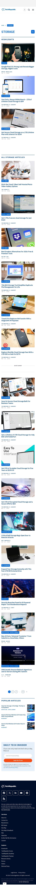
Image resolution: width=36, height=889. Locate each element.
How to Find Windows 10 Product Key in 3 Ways (13, 724)
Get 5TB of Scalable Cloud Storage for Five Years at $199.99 (17, 469)
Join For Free (18, 760)
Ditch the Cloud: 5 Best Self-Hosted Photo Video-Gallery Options (16, 185)
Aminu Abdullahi (6, 71)
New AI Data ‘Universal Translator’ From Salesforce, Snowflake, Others (16, 637)
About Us (3, 818)
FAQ (2, 833)
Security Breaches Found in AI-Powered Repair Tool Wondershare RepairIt (15, 603)
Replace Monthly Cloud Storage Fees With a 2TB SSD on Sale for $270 (17, 353)
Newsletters (4, 823)
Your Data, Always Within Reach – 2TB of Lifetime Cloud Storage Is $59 (16, 100)
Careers (3, 840)
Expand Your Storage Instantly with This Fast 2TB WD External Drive (16, 570)
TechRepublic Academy (8, 104)
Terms (7, 767)
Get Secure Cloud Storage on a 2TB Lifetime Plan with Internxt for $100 (17, 133)
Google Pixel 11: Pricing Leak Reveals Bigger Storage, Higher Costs (17, 68)
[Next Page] (26, 691)
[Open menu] (33, 9)
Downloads (4, 848)
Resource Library (5, 858)
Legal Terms (14, 872)
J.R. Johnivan (6, 674)
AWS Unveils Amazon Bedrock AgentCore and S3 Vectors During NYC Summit (16, 671)
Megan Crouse (5, 641)
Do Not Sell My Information (8, 838)
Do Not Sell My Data (24, 882)
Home (2, 25)
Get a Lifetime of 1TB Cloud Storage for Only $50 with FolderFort (18, 436)
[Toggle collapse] (4, 883)
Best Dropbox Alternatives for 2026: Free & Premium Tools (17, 253)
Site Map (3, 828)
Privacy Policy (14, 767)
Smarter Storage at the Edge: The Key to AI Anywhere (13, 706)
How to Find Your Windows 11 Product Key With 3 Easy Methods (13, 715)
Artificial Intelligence (8, 709)
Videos (3, 864)
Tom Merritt (5, 189)
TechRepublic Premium (7, 856)
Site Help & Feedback (7, 830)
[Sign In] (24, 9)
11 (23, 691)
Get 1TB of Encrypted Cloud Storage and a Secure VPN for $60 (17, 503)
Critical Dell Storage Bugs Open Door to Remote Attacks (15, 536)
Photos (3, 861)
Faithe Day (5, 256)
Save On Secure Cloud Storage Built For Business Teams (15, 402)
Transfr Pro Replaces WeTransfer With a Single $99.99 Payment (16, 320)
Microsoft (4, 718)
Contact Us (4, 820)
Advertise (4, 835)
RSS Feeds (4, 825)
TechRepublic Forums (7, 851)
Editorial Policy (5, 866)
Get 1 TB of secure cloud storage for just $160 (16, 219)
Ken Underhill (6, 540)
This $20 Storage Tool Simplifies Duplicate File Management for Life (17, 286)
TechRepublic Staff (7, 607)
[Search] (28, 9)
